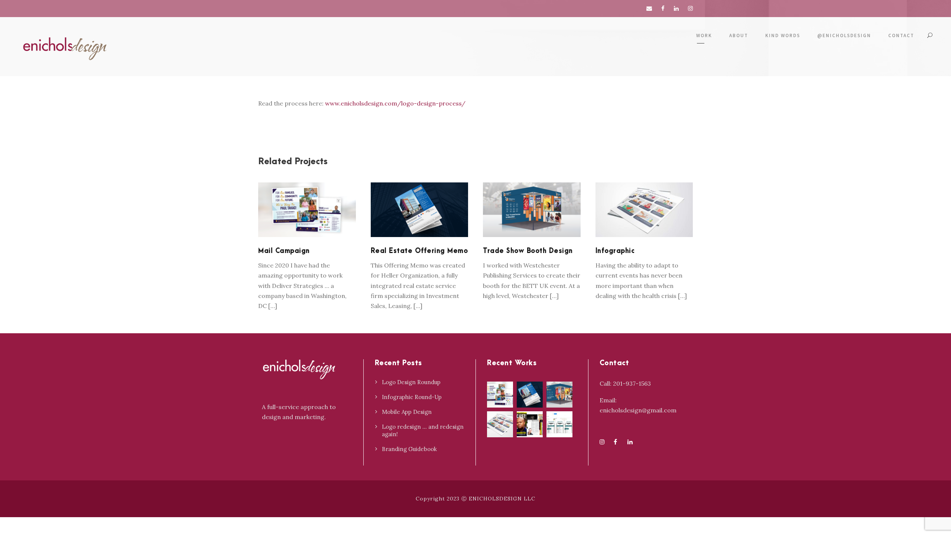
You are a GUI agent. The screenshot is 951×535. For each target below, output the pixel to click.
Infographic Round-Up (412, 397)
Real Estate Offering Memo (419, 250)
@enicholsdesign (844, 35)
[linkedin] (676, 8)
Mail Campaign (307, 219)
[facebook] (663, 8)
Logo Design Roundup (411, 382)
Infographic (644, 219)
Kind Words (782, 35)
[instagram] (690, 8)
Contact (901, 35)
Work (704, 35)
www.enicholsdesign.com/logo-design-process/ (395, 103)
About (738, 35)
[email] (649, 8)
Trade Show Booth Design (528, 250)
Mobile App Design (407, 411)
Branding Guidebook (409, 449)
